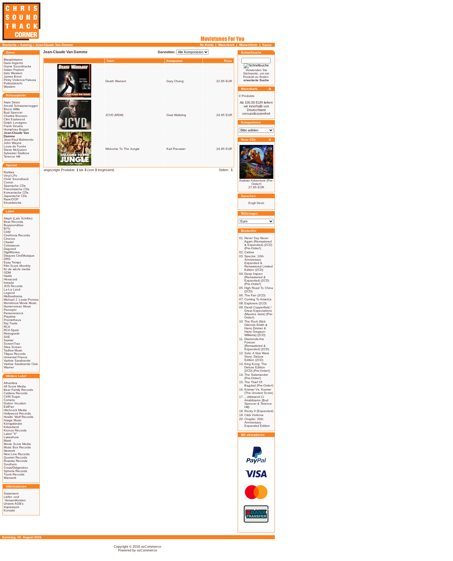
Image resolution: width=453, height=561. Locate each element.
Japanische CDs (15, 196)
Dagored (10, 248)
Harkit (8, 276)
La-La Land (12, 289)
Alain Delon (12, 102)
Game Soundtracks (17, 66)
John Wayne (13, 143)
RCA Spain (11, 330)
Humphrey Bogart (16, 129)
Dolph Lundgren (15, 122)
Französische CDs (16, 189)
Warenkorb (226, 44)
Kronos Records (15, 430)
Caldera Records (15, 393)
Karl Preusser (176, 148)
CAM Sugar (12, 396)
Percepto (10, 309)
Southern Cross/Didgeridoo (16, 466)
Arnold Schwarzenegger (21, 105)
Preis (228, 60)
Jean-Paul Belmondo (19, 139)
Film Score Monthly (17, 265)
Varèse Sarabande (17, 360)
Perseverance (13, 313)
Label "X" (10, 433)
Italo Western (13, 73)
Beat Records (13, 221)
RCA (7, 326)
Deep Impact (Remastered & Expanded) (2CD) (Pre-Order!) (256, 279)
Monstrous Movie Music (20, 303)
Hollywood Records (17, 413)
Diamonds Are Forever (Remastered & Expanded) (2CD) (256, 344)
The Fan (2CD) (254, 295)
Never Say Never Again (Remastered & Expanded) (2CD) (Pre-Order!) (258, 243)
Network (9, 450)
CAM (7, 232)
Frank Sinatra (13, 126)
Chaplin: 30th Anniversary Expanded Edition (257, 422)
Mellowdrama (13, 296)
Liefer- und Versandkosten (15, 498)
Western (9, 86)
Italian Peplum (14, 69)
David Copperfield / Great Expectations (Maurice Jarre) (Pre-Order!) (258, 312)
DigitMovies (12, 252)
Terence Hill (12, 156)
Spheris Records (15, 471)
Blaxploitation (13, 59)
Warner (9, 367)
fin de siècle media (17, 269)
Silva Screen (13, 347)
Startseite (9, 44)
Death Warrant (115, 81)
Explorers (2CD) (255, 303)
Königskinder (13, 423)
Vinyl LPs (10, 175)
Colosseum (11, 245)
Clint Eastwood (14, 119)
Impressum (11, 507)
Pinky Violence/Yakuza (20, 80)
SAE (7, 337)
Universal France (15, 357)
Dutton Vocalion (15, 403)
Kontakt (9, 510)
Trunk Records (14, 474)
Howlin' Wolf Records (18, 417)
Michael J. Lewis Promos (21, 299)
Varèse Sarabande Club (21, 364)
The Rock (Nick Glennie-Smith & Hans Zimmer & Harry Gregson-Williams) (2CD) (255, 328)
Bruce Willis (12, 109)
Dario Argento (13, 63)
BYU (7, 228)
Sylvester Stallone (16, 153)
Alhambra (10, 383)
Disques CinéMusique (19, 255)
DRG (7, 259)
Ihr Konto (207, 44)
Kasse (267, 44)
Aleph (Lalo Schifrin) (18, 218)
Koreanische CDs (16, 192)
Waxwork (10, 477)
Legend (9, 293)
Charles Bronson (15, 116)
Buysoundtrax (13, 225)
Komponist (174, 60)
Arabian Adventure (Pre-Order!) (256, 182)
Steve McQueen (15, 149)
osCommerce (151, 546)
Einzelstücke (13, 202)
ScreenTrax (12, 343)
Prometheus (12, 320)
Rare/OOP (11, 199)
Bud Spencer (13, 112)
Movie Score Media (17, 444)
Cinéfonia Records (17, 235)
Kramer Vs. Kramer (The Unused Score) (258, 391)
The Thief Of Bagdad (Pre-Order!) (258, 383)
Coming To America (257, 299)
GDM (7, 272)
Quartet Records (15, 457)
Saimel (8, 340)
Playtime (10, 316)
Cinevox (9, 238)
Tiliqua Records (15, 353)
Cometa (9, 400)
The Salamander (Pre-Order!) (256, 376)
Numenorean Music (17, 306)
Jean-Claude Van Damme (54, 44)
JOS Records (13, 286)
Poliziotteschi (13, 83)
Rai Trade (11, 323)
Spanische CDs (15, 185)
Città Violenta (253, 415)
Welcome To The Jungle (122, 148)
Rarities (9, 172)
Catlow (249, 252)
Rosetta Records (15, 461)
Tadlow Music (13, 350)
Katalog (26, 44)
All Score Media (15, 386)
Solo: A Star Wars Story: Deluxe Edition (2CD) (256, 356)
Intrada (9, 282)
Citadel (9, 242)
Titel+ (110, 60)
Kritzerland (11, 427)
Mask (7, 440)
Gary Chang (175, 81)
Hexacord (10, 279)
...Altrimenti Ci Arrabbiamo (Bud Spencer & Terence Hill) (258, 402)
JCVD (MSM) (114, 115)
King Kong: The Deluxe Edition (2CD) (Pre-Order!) (257, 367)
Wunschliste (248, 44)
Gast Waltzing (176, 115)
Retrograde (12, 333)
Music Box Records (17, 447)
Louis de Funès (15, 146)
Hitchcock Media (15, 410)
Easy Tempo (12, 262)
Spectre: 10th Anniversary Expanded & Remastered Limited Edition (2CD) (258, 262)
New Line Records (17, 454)
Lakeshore (11, 437)
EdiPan (9, 406)
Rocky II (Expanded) (258, 411)
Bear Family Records (18, 389)
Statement (11, 493)
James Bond (13, 76)
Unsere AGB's (13, 503)
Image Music (13, 420)
